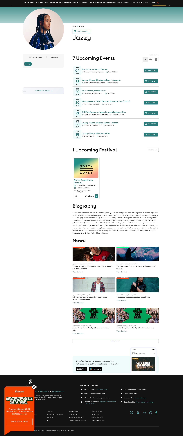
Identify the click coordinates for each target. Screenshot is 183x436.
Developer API (73, 414)
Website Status (73, 411)
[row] (150, 59)
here (140, 2)
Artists (81, 26)
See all (152, 150)
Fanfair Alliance (140, 398)
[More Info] (75, 196)
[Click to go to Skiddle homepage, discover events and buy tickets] (30, 383)
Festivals (44, 391)
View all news (115, 341)
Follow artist (82, 31)
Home (74, 26)
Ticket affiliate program (76, 417)
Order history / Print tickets (55, 414)
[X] (131, 412)
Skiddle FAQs (95, 414)
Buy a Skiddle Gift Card (98, 420)
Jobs (48, 420)
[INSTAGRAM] (150, 412)
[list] (145, 59)
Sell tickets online (97, 411)
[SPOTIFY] (138, 412)
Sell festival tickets (97, 417)
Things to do (58, 391)
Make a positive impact (145, 402)
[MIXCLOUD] (144, 412)
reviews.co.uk (102, 390)
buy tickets (152, 81)
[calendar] (156, 59)
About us (49, 411)
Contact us (50, 417)
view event (152, 70)
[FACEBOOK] (156, 412)
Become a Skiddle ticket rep (77, 420)
